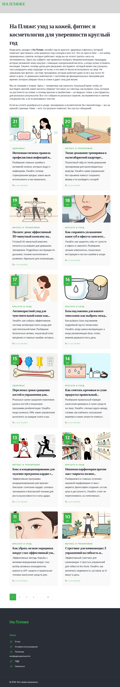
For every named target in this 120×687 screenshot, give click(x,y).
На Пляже (13, 3)
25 (48, 597)
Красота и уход (74, 227)
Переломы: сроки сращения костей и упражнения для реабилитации (31, 392)
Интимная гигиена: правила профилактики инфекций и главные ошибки (31, 155)
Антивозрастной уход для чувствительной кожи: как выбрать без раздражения (30, 313)
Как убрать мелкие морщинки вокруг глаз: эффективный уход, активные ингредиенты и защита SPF (33, 550)
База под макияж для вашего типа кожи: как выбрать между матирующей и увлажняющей (85, 313)
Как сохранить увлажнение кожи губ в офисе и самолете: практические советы (84, 234)
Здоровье (18, 148)
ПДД (17, 661)
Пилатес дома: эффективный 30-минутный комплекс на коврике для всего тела (31, 234)
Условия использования (26, 646)
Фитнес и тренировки (79, 148)
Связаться (20, 666)
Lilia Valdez (22, 185)
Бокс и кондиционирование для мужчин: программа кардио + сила (33, 471)
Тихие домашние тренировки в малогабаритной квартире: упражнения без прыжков (86, 155)
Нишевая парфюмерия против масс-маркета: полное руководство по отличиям (85, 471)
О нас (17, 641)
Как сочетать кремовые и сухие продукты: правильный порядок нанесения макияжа (86, 392)
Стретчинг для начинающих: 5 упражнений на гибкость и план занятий (85, 550)
